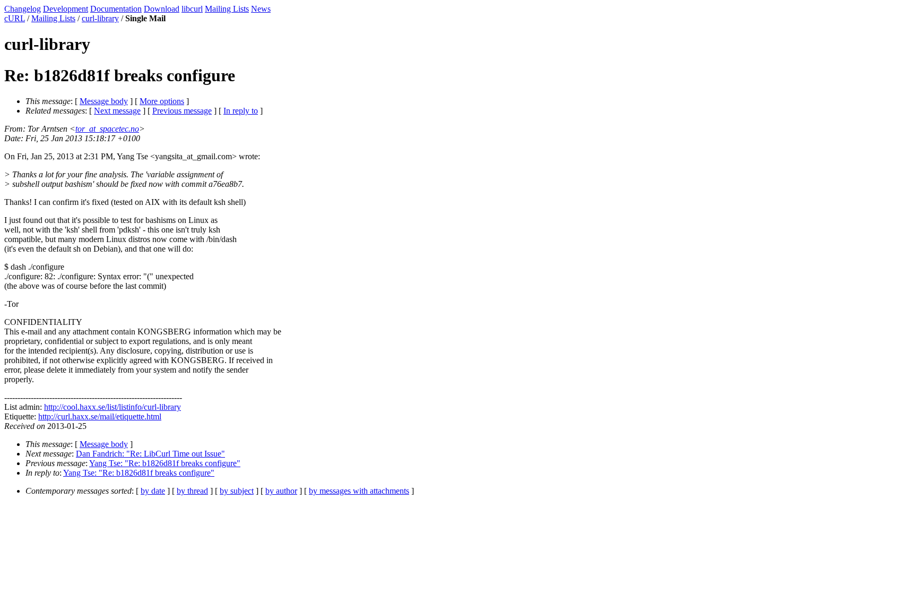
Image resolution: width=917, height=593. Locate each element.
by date (153, 490)
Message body (104, 101)
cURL (14, 18)
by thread (192, 490)
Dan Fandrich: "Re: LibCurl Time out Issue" (150, 453)
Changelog (22, 8)
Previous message (182, 110)
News (261, 8)
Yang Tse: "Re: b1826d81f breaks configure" (164, 463)
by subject (237, 490)
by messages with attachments (359, 490)
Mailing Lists (227, 8)
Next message (117, 110)
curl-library (100, 18)
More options (162, 101)
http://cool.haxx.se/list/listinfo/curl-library (112, 406)
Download (161, 8)
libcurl (192, 8)
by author (281, 490)
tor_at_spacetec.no (107, 128)
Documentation (116, 8)
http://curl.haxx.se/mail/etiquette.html (99, 416)
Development (65, 8)
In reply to (240, 110)
